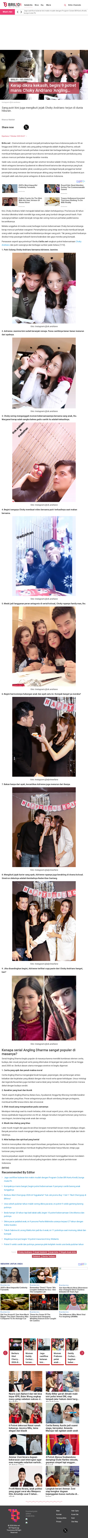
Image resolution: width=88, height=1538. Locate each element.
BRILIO (14, 79)
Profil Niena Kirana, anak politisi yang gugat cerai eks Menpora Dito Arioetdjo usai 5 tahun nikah (25, 1492)
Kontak (59, 1514)
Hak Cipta (75, 1511)
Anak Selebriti (41, 1252)
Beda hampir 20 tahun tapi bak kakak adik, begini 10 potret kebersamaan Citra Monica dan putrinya (44, 1214)
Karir (73, 1518)
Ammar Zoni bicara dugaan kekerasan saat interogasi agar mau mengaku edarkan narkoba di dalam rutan (25, 1460)
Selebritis (28, 5)
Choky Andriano (25, 1252)
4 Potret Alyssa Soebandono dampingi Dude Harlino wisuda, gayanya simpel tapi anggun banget (62, 1460)
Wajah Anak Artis (68, 1252)
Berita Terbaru (49, 1256)
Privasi (58, 1522)
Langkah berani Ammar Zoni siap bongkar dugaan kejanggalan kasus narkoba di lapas (61, 1492)
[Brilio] (12, 5)
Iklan (58, 1511)
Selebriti (37, 1256)
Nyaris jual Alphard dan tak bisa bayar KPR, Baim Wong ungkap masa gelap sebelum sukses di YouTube (25, 1397)
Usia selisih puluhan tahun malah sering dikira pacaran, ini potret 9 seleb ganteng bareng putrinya (43, 1206)
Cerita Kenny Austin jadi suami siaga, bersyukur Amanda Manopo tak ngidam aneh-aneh (62, 1428)
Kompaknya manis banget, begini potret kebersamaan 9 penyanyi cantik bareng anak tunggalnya (42, 1188)
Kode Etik (74, 1514)
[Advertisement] (44, 32)
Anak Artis (54, 1252)
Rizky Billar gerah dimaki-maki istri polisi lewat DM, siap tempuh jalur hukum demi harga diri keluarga (62, 1397)
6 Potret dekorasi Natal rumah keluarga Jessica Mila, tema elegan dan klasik (24, 1428)
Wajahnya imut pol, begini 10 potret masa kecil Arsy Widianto (31, 1239)
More (48, 5)
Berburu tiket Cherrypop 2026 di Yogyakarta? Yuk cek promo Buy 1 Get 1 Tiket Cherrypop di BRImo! (45, 1197)
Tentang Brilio (61, 1518)
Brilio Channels (74, 5)
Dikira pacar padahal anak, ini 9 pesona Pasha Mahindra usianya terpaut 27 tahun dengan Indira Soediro (43, 1223)
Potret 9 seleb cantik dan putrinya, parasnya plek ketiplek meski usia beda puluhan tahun (44, 1244)
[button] (18, 12)
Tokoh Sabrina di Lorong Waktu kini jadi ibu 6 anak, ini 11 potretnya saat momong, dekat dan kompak (45, 1232)
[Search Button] (65, 5)
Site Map (74, 1522)
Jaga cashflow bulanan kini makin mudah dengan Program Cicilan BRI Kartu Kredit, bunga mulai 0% (55, 12)
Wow (37, 5)
